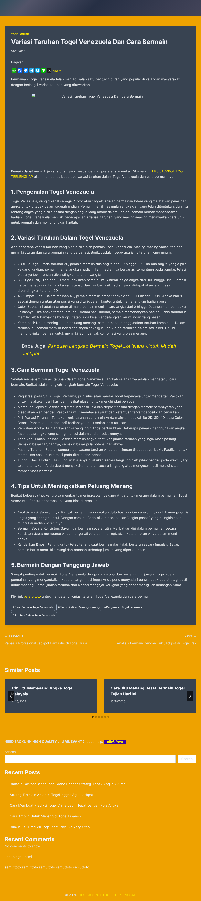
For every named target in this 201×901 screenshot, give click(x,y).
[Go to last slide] (11, 696)
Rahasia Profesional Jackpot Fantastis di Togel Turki (46, 640)
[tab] (93, 717)
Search (10, 752)
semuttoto (13, 867)
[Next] (190, 696)
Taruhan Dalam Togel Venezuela (34, 615)
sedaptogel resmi (18, 857)
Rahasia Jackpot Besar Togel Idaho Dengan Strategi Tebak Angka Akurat (67, 784)
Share (57, 71)
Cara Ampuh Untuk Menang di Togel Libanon (45, 816)
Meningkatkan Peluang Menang (79, 607)
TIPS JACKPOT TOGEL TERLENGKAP (107, 895)
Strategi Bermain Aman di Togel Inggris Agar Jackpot (51, 795)
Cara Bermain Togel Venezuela (33, 607)
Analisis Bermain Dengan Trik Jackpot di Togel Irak (156, 640)
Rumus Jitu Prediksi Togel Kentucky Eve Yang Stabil (50, 827)
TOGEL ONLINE (20, 34)
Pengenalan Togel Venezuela (123, 607)
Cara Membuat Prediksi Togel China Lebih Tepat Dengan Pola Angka (64, 805)
